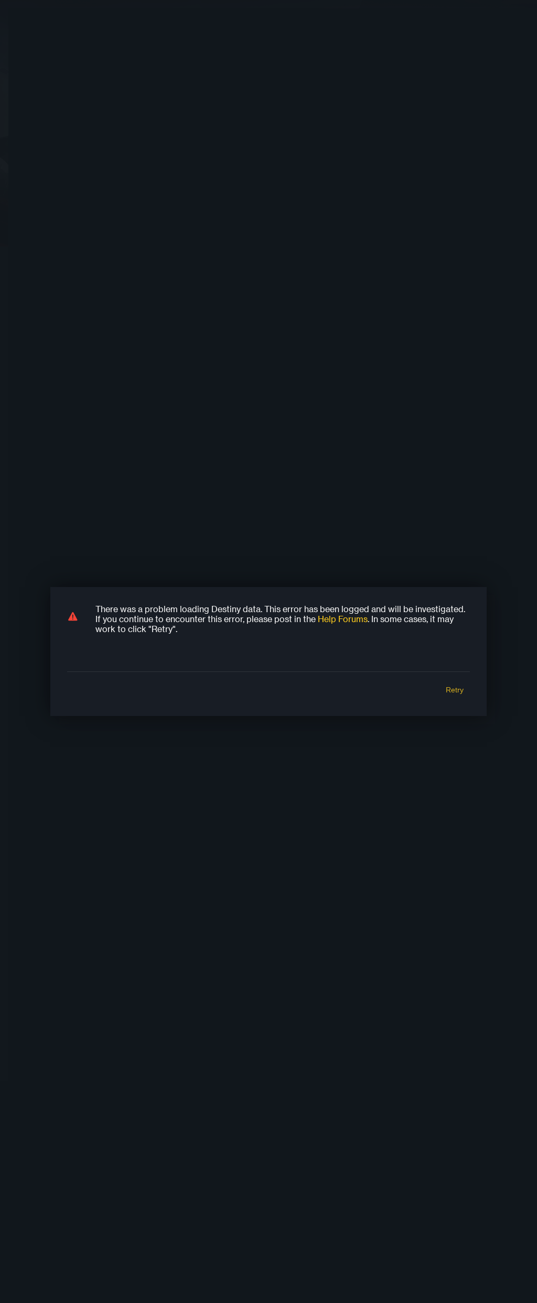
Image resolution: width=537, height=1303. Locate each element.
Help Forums (343, 619)
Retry (455, 690)
